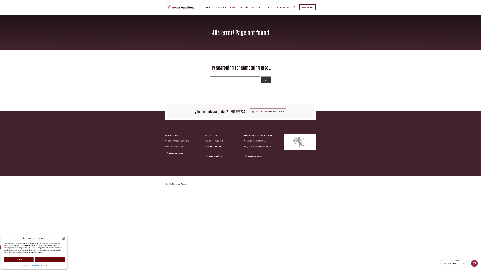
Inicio (208, 7)
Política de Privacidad (214, 141)
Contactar (283, 7)
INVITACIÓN (307, 7)
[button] (63, 238)
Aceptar (18, 259)
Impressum (44, 265)
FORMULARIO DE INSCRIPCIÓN (258, 135)
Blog (270, 7)
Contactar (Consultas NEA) (255, 141)
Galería (244, 7)
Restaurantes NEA (225, 7)
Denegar (49, 259)
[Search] (266, 79)
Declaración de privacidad (30, 265)
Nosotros (258, 7)
